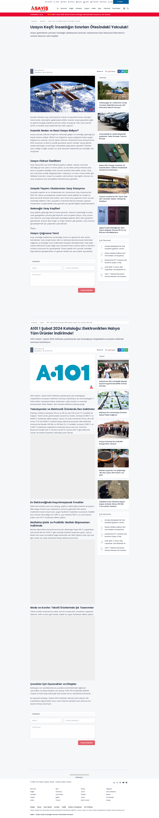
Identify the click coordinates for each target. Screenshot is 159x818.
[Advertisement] (85, 56)
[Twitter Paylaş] (122, 71)
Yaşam (86, 8)
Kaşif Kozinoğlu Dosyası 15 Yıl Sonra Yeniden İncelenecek (71, 14)
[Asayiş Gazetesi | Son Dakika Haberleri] (39, 8)
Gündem (79, 8)
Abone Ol (100, 71)
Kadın (94, 8)
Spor (99, 8)
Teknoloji (107, 8)
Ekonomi (64, 8)
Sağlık (71, 8)
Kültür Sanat (44, 775)
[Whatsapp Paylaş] (126, 71)
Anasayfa (34, 21)
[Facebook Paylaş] (119, 71)
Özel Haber (116, 8)
